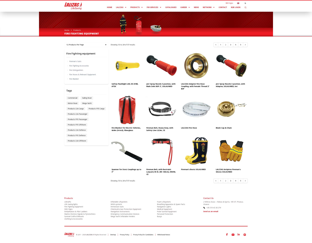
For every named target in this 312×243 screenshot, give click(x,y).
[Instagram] (245, 234)
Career (183, 7)
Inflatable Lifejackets (119, 202)
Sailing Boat (87, 98)
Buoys (159, 216)
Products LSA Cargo (76, 108)
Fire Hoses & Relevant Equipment (82, 74)
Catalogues (170, 7)
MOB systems (116, 204)
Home (109, 7)
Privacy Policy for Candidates (143, 235)
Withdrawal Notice (163, 235)
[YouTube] (233, 234)
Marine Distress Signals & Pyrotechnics (79, 214)
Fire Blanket (74, 79)
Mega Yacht (87, 103)
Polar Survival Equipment (167, 211)
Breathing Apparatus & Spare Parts (171, 204)
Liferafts (67, 202)
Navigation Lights (164, 206)
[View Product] (127, 65)
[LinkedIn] (239, 234)
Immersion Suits (117, 206)
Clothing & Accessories (73, 219)
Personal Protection (165, 214)
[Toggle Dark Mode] (245, 3)
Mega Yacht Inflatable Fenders (123, 216)
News (196, 7)
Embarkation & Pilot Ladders (75, 211)
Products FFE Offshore (77, 125)
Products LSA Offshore (77, 141)
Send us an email (210, 211)
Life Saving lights (71, 204)
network (207, 7)
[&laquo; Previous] (216, 44)
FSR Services (152, 7)
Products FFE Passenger (77, 119)
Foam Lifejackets (164, 202)
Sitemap (113, 235)
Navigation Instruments (120, 211)
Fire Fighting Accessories (79, 66)
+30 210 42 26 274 (213, 207)
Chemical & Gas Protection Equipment (126, 209)
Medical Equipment (164, 209)
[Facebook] (227, 234)
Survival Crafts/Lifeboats (74, 216)
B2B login (235, 7)
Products (135, 7)
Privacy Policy (124, 235)
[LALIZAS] (73, 6)
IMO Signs (229, 3)
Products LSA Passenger (77, 114)
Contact (223, 7)
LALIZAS (119, 7)
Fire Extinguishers (76, 70)
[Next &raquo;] (245, 44)
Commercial (72, 98)
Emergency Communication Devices (125, 214)
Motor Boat (72, 103)
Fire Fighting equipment (80, 53)
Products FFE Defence (77, 135)
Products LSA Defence (77, 130)
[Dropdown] (238, 3)
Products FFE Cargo (96, 108)
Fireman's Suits (75, 61)
